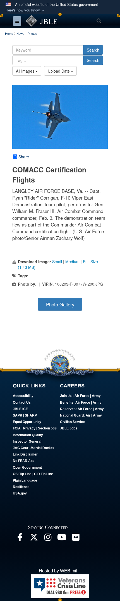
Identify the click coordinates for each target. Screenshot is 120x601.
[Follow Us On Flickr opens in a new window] (76, 538)
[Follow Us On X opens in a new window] (34, 538)
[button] (26, 10)
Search (93, 50)
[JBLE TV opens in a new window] (62, 538)
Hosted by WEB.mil (58, 570)
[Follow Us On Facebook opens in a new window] (20, 538)
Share (23, 156)
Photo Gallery (60, 304)
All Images (25, 71)
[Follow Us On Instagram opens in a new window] (48, 538)
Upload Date (59, 71)
